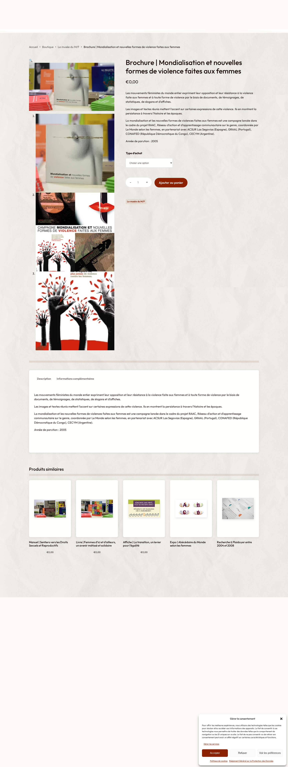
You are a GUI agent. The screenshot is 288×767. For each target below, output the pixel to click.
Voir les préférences (270, 752)
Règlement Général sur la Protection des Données (251, 761)
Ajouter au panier (171, 183)
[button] (281, 718)
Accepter (215, 752)
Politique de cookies (219, 761)
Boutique (48, 47)
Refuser (242, 752)
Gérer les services (211, 744)
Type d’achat (134, 153)
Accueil (33, 47)
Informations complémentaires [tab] (75, 378)
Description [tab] (44, 378)
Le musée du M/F (68, 47)
